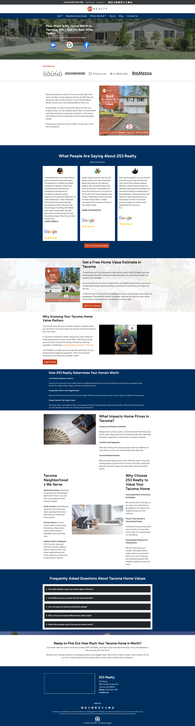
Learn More (50, 362)
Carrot (109, 723)
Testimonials (90, 2)
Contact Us (101, 2)
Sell (59, 16)
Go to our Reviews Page (97, 245)
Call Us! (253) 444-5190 (73, 2)
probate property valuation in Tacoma (78, 345)
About (112, 16)
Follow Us (97, 703)
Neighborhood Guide (76, 16)
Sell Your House (92, 305)
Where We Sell (97, 16)
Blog (121, 16)
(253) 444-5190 (111, 690)
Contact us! (104, 692)
